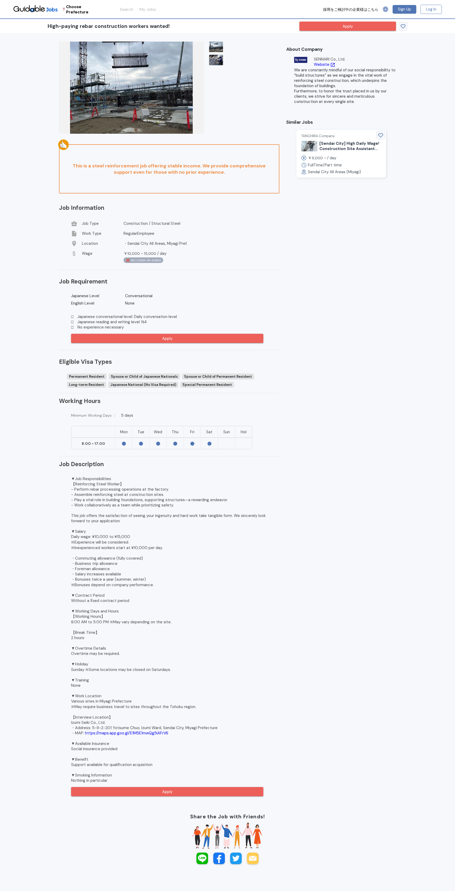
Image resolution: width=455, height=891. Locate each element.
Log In (431, 9)
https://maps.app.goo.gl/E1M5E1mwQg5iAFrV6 (126, 733)
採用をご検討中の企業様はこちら (350, 9)
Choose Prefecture (77, 9)
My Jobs (148, 9)
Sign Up (404, 9)
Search (126, 9)
